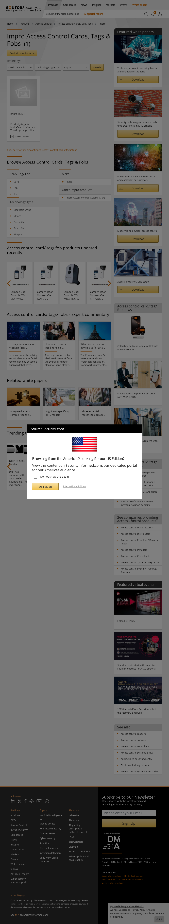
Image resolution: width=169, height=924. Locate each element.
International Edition (74, 486)
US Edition (45, 486)
